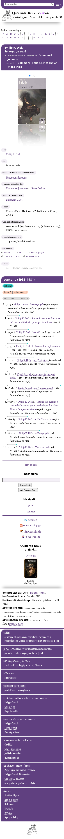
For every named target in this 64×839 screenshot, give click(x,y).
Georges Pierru (11, 783)
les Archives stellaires (13, 698)
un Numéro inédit (43, 387)
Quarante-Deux (16, 624)
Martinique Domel (12, 732)
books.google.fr (39, 253)
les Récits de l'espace (12, 765)
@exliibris (32, 520)
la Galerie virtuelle (11, 740)
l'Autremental (42, 447)
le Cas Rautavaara (44, 419)
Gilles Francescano (13, 749)
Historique (9, 804)
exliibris (6, 632)
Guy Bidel (9, 744)
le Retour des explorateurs (46, 346)
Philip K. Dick (13, 154)
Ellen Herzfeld (11, 728)
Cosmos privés (9, 719)
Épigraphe (9, 808)
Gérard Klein (10, 707)
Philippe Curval (11, 702)
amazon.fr (9, 253)
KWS (5, 661)
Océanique (31, 555)
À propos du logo (12, 817)
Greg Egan (9, 778)
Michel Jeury (10, 770)
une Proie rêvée (41, 360)
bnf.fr (22, 253)
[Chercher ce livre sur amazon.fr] (31, 577)
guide (30, 505)
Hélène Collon (37, 188)
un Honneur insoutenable (14, 685)
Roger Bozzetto (11, 711)
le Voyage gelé (42, 433)
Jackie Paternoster (13, 753)
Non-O (36, 332)
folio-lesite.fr (12, 257)
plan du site (31, 464)
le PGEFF (6, 648)
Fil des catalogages (32, 525)
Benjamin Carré (14, 199)
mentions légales (37, 592)
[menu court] (58, 4)
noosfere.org (32, 257)
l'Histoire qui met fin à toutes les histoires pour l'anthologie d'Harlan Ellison (34, 405)
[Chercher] (52, 4)
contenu (31, 511)
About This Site (32, 536)
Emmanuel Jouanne (16, 176)
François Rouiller (12, 757)
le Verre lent (8, 673)
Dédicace (8, 813)
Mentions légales (12, 795)
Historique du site (32, 531)
